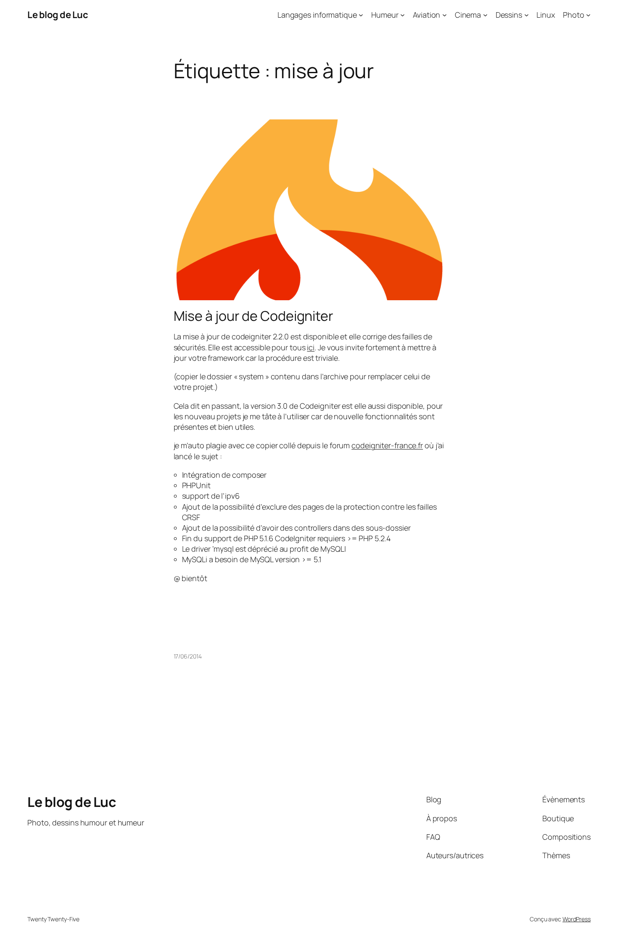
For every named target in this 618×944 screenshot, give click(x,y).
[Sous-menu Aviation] (444, 15)
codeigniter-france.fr (387, 445)
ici (310, 347)
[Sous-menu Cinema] (485, 15)
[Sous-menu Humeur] (402, 15)
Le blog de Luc (57, 14)
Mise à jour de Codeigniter (253, 315)
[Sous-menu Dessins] (526, 15)
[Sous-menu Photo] (588, 15)
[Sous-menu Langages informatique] (361, 15)
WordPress (577, 919)
